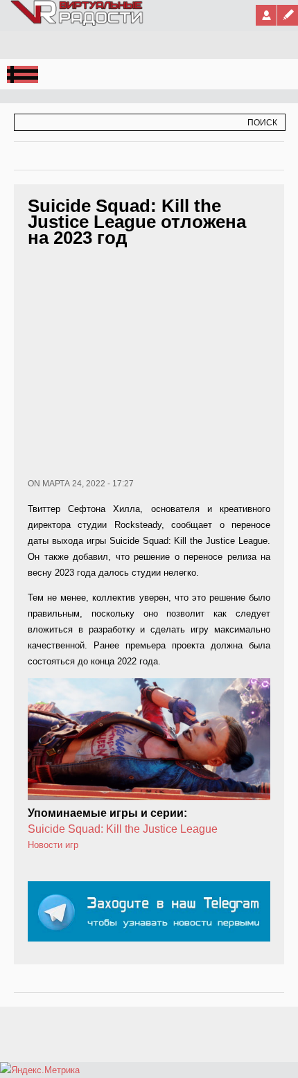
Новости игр (53, 845)
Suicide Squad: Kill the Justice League (123, 829)
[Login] (266, 15)
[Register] (287, 15)
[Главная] (77, 23)
